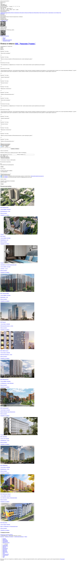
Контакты (2, 536)
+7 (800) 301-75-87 (3, 20)
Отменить (17, 148)
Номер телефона (20, 154)
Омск (40, 12)
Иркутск (12, 12)
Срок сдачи (2, 9)
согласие (5, 177)
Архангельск (2, 12)
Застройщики (5, 541)
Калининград (17, 12)
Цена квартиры (3, 7)
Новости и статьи (6, 542)
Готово (2, 166)
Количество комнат (4, 6)
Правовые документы (9, 536)
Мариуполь (31, 12)
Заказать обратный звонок (5, 174)
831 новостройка (4, 5)
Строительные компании (19, 536)
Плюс (3, 146)
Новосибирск (36, 12)
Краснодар (27, 12)
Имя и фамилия (3, 154)
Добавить (13, 148)
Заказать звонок (3, 27)
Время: (1, 156)
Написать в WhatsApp (4, 35)
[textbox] (4, 1)
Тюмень (57, 12)
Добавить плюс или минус (5, 144)
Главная (4, 538)
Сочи (55, 12)
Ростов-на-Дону (45, 12)
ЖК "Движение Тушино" (25, 44)
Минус (6, 146)
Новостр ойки (5, 540)
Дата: (1, 155)
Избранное (2, 13)
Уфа (60, 12)
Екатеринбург (8, 12)
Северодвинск (51, 12)
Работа (25, 536)
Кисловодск (22, 12)
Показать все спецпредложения (6, 534)
